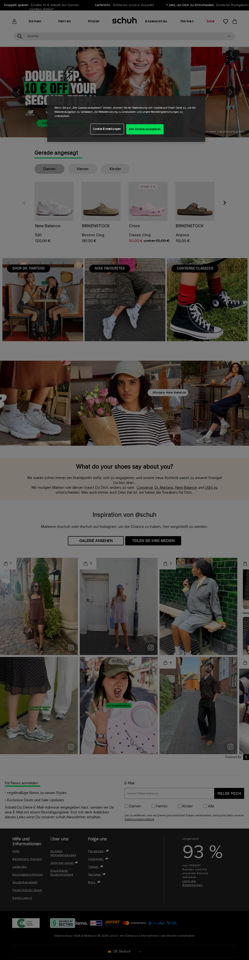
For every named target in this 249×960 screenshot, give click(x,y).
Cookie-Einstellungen (107, 129)
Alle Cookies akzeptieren (145, 129)
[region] (126, 119)
